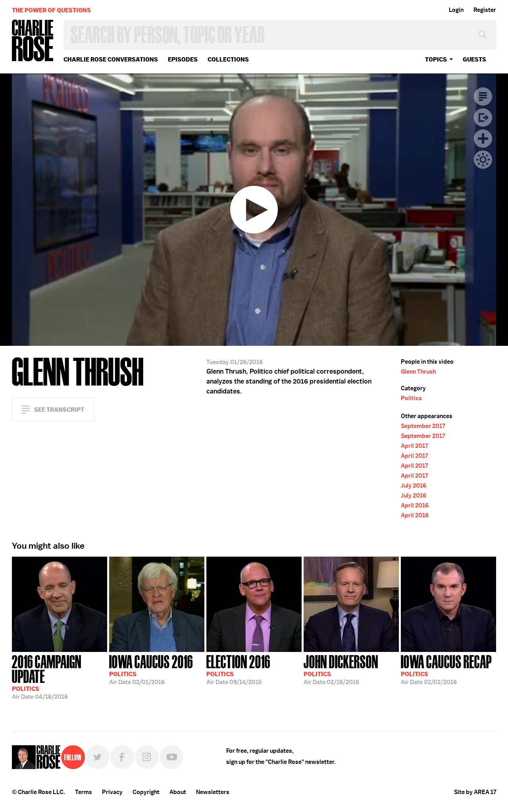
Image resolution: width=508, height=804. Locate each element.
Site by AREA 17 (475, 792)
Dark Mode (483, 159)
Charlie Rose (33, 41)
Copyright (146, 792)
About (177, 792)
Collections (228, 59)
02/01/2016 (151, 669)
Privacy (112, 792)
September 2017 (423, 426)
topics (436, 59)
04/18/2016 (46, 676)
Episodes (183, 59)
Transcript (483, 96)
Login (456, 10)
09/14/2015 (238, 669)
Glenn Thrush (418, 372)
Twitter (98, 757)
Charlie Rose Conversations (111, 59)
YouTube (171, 757)
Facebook (122, 757)
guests (474, 59)
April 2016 (415, 505)
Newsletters (212, 792)
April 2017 (414, 446)
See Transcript (59, 409)
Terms (83, 792)
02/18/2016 (341, 669)
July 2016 (413, 486)
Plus (483, 138)
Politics (411, 398)
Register (484, 10)
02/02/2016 (446, 669)
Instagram (147, 757)
